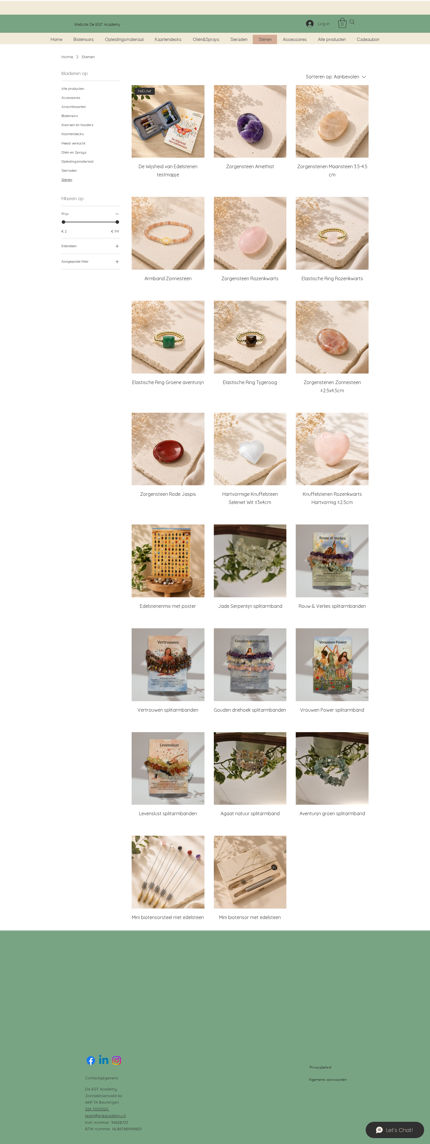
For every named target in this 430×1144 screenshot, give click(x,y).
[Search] (352, 22)
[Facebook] (91, 1060)
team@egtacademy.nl (105, 1115)
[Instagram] (116, 1060)
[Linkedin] (103, 1060)
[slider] (63, 222)
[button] (342, 23)
